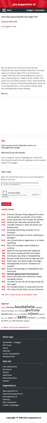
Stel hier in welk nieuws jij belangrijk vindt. (19, 295)
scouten (38, 318)
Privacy (6, 372)
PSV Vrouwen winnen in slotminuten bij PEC (25, 287)
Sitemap (6, 399)
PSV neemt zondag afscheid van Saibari (23, 253)
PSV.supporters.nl (10, 397)
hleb (3, 145)
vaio (14, 321)
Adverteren (7, 375)
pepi (2, 318)
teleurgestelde (7, 148)
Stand (5, 348)
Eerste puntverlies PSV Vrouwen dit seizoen (25, 220)
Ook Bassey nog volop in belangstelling (23, 256)
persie (30, 145)
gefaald (4, 314)
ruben (5, 318)
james (10, 314)
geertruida (32, 310)
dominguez (10, 311)
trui (6, 320)
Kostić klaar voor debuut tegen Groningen (24, 261)
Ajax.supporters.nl (10, 391)
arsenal (8, 145)
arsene (15, 145)
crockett (38, 307)
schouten (31, 318)
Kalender (6, 351)
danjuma (4, 311)
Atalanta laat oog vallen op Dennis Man (23, 222)
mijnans (33, 313)
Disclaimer (7, 369)
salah (15, 318)
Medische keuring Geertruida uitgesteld (23, 251)
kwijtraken (23, 145)
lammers (24, 314)
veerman (19, 321)
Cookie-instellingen (11, 405)
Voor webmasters (10, 367)
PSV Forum (7, 345)
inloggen (29, 10)
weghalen (26, 321)
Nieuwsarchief (9, 357)
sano (22, 317)
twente (10, 321)
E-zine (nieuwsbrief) (11, 354)
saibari (10, 318)
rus (34, 145)
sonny (42, 318)
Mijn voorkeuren (9, 402)
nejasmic (42, 314)
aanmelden (40, 10)
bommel (10, 307)
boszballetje (25, 307)
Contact (6, 381)
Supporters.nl (9, 385)
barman (3, 307)
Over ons (7, 361)
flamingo (22, 311)
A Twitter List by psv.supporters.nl (15, 327)
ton (2, 321)
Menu (9, 10)
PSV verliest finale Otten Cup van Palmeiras (25, 289)
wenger (17, 148)
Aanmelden (7, 342)
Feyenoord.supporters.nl (13, 394)
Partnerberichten (10, 378)
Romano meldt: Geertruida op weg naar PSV (25, 258)
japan (15, 314)
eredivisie (17, 311)
